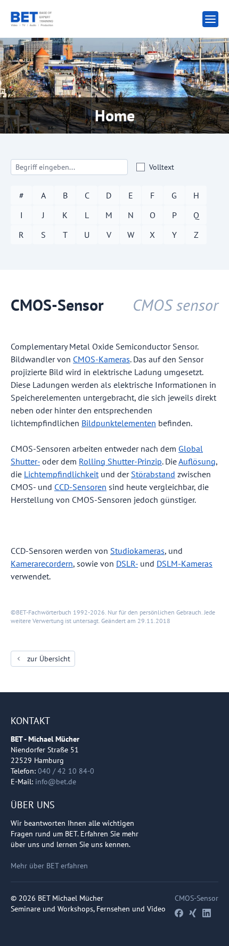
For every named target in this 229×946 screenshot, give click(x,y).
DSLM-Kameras (184, 563)
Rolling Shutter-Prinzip (120, 461)
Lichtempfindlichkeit (61, 474)
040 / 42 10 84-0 (66, 771)
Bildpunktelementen (118, 423)
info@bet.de (55, 781)
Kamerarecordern (42, 563)
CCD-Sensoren (80, 487)
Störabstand (153, 474)
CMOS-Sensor (196, 898)
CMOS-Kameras (101, 359)
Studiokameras (137, 550)
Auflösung (197, 461)
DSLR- (127, 563)
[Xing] (193, 913)
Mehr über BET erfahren (49, 865)
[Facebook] (179, 913)
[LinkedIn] (206, 913)
